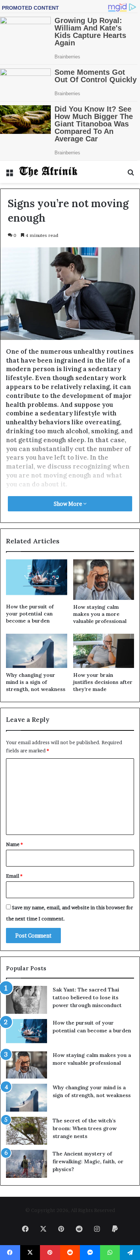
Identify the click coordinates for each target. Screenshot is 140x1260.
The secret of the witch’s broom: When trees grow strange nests (84, 1128)
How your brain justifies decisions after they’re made (103, 682)
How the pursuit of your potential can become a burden (30, 613)
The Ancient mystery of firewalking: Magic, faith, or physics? (88, 1161)
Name (14, 844)
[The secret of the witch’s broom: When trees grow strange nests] (26, 1131)
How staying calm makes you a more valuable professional (100, 614)
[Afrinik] (48, 172)
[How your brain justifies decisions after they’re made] (103, 651)
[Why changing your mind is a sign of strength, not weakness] (36, 651)
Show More (68, 504)
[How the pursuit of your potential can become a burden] (36, 579)
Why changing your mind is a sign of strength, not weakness (35, 682)
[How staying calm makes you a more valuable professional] (103, 579)
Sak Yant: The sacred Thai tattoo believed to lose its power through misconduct (87, 997)
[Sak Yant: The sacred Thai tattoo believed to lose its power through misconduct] (26, 1000)
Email (14, 876)
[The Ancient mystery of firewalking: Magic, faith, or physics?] (26, 1164)
